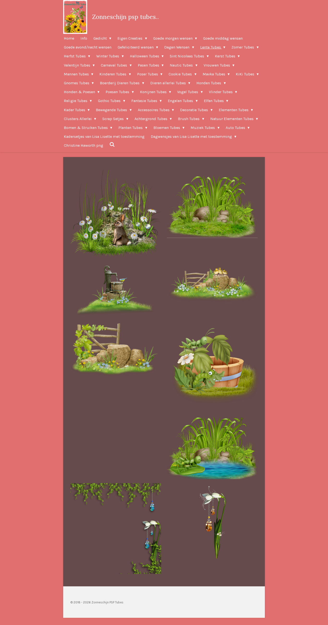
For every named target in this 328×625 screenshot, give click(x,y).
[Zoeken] (112, 144)
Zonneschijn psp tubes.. (125, 17)
